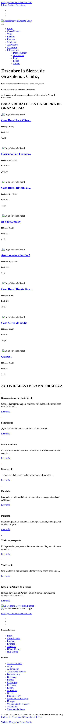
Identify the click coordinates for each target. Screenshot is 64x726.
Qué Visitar (18, 55)
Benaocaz (11, 677)
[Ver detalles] (1, 114)
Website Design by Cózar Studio (16, 722)
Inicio (10, 28)
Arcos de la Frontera (16, 671)
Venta (10, 34)
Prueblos (11, 641)
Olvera (10, 693)
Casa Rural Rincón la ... (16, 187)
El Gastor (11, 685)
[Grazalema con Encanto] (16, 20)
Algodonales (13, 669)
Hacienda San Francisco (16, 153)
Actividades (12, 44)
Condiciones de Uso (32, 717)
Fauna (16, 61)
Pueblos (11, 36)
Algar (10, 666)
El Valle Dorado (11, 221)
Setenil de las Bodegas (17, 698)
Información (13, 50)
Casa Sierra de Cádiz (14, 322)
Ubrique (11, 701)
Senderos (11, 42)
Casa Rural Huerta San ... (17, 289)
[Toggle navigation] (2, 24)
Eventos (11, 39)
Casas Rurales (13, 31)
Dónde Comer (19, 52)
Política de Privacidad (11, 717)
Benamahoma (13, 674)
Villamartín (12, 706)
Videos (16, 63)
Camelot (6, 356)
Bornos (10, 679)
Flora (15, 58)
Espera (10, 687)
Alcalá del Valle (14, 663)
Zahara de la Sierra (16, 709)
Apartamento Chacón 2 (15, 255)
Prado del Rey (14, 696)
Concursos (12, 47)
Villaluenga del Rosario (18, 704)
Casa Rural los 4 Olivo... (16, 120)
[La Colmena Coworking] (17, 605)
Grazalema (12, 690)
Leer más (5, 411)
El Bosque (12, 682)
